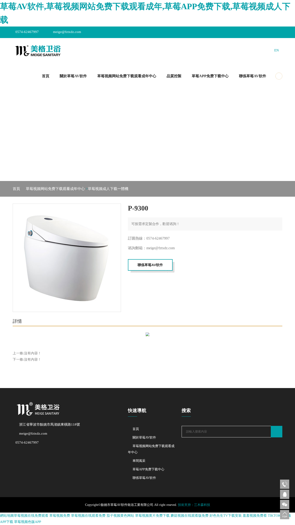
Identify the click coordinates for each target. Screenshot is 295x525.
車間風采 (139, 461)
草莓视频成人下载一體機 (108, 189)
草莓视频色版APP (27, 522)
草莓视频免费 (59, 515)
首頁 (45, 76)
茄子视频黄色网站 (120, 515)
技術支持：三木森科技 (194, 505)
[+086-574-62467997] (284, 484)
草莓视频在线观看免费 (88, 515)
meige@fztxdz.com (67, 32)
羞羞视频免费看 (255, 515)
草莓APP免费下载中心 (210, 76)
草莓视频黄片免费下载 (152, 515)
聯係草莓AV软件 (252, 76)
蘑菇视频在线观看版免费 (190, 515)
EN (276, 50)
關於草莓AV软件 (73, 76)
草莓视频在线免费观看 (31, 515)
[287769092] (284, 494)
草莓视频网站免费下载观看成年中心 (126, 76)
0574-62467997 (27, 32)
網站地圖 (7, 515)
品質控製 (174, 76)
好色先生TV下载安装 (225, 515)
